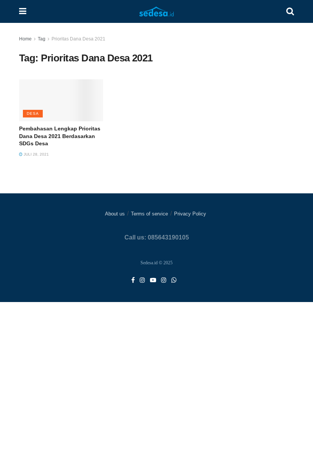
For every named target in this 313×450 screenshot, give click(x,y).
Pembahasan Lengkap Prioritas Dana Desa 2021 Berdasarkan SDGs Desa (59, 135)
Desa (33, 113)
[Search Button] (290, 11)
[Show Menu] (22, 11)
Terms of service (149, 214)
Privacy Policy (190, 214)
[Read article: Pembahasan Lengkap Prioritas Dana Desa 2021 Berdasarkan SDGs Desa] (61, 100)
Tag (41, 39)
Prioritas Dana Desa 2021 (78, 39)
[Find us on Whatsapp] (174, 280)
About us (115, 214)
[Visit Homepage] (156, 11)
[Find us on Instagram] (142, 280)
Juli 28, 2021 (36, 154)
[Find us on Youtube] (153, 280)
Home (25, 39)
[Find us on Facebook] (133, 280)
